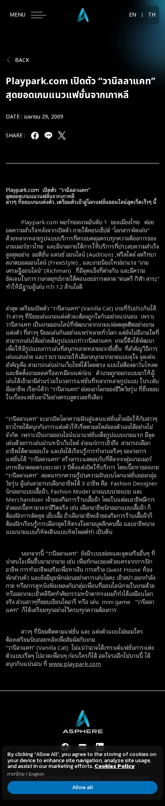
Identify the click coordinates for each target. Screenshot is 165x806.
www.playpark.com (75, 663)
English (36, 774)
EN (132, 15)
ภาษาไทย (16, 774)
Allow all (82, 787)
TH (151, 15)
